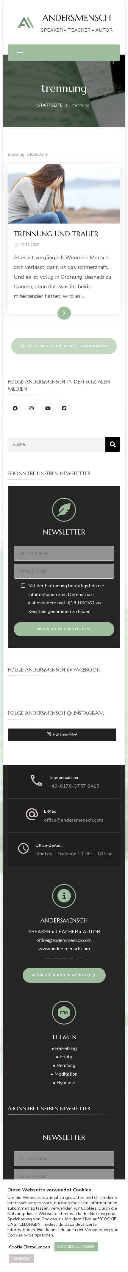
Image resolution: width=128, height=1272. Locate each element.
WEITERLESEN (53, 312)
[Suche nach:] (57, 444)
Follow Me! (65, 734)
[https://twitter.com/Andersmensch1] (64, 409)
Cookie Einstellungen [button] (29, 1247)
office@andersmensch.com (73, 820)
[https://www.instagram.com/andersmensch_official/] (32, 409)
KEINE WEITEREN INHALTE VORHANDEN (67, 346)
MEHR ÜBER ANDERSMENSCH (61, 975)
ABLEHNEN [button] (22, 1258)
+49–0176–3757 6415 (74, 786)
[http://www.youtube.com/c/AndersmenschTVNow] (48, 409)
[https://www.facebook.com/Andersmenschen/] (15, 409)
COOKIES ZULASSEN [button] (76, 1246)
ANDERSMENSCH (76, 17)
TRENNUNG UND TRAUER (56, 234)
